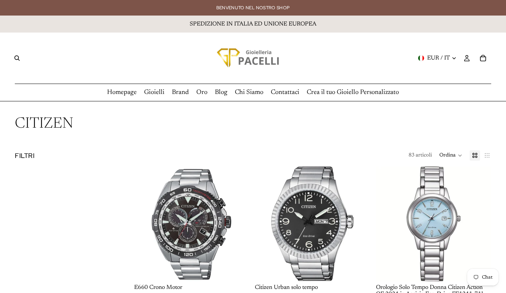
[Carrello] (483, 58)
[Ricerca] (17, 58)
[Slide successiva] (359, 224)
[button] (450, 155)
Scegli (364, 270)
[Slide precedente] (266, 224)
